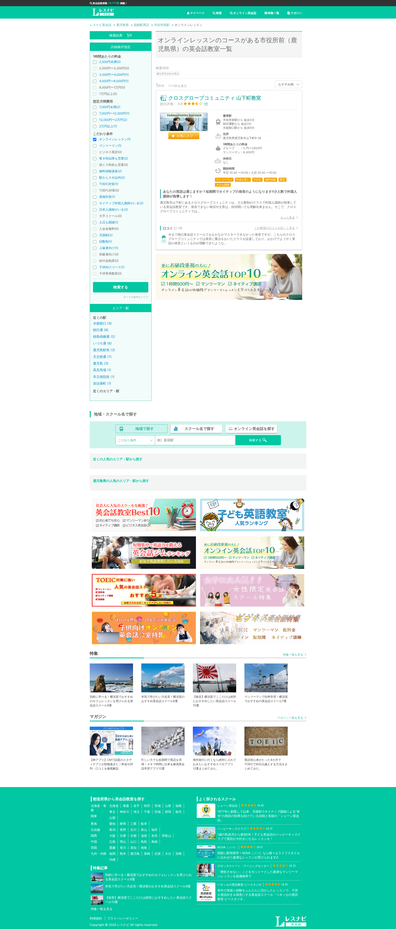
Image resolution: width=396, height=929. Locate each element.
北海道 (114, 806)
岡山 (123, 842)
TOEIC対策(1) (108, 184)
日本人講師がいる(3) (113, 209)
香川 (123, 848)
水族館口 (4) (102, 323)
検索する (120, 287)
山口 (133, 842)
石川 (133, 830)
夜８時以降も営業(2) (113, 158)
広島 (112, 842)
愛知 (112, 824)
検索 (219, 13)
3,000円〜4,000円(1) (114, 75)
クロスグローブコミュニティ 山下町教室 (214, 98)
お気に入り (185, 136)
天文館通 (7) (102, 357)
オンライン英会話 (244, 13)
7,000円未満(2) (109, 107)
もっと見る (287, 217)
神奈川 (124, 812)
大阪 (112, 836)
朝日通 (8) (100, 330)
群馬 (168, 812)
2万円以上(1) (108, 126)
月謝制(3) (106, 235)
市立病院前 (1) (103, 377)
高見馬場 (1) (102, 370)
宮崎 (179, 854)
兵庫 (123, 836)
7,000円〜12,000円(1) (114, 113)
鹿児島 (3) (100, 363)
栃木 (179, 812)
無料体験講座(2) (110, 171)
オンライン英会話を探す (254, 428)
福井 (154, 830)
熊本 (123, 854)
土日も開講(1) (108, 222)
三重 (133, 824)
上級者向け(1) (108, 248)
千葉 (147, 812)
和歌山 (166, 836)
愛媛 (112, 848)
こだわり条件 (127, 440)
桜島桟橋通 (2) (104, 336)
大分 (168, 854)
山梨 (112, 818)
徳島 (144, 848)
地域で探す (144, 428)
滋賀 (144, 836)
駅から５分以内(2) (112, 177)
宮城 (157, 806)
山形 (168, 806)
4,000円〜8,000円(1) (113, 81)
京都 (133, 836)
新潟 (112, 830)
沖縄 (112, 860)
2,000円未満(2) (110, 62)
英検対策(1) (107, 197)
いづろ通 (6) (102, 343)
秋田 (147, 806)
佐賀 (157, 854)
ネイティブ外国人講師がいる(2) (121, 203)
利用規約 (96, 918)
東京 (112, 812)
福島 (179, 806)
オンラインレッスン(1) (115, 139)
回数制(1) (105, 241)
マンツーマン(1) (110, 146)
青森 (126, 806)
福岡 (112, 854)
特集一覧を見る (293, 654)
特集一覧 (273, 13)
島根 (154, 842)
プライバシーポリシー (122, 918)
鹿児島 (135, 854)
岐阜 (144, 824)
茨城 (157, 812)
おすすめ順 (286, 84)
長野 (123, 830)
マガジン (296, 13)
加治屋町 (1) (102, 383)
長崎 (147, 854)
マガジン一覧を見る (290, 717)
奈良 (154, 836)
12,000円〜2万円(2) (113, 120)
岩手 (136, 806)
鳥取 (144, 842)
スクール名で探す (199, 428)
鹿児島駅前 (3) (104, 350)
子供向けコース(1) (111, 267)
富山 (144, 830)
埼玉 (136, 812)
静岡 (123, 824)
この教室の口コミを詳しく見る (274, 228)
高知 (133, 848)
